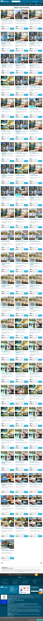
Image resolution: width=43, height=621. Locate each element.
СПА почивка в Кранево (35, 241)
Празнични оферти (25, 581)
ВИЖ (12, 28)
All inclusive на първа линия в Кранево (36, 43)
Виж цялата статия (21, 571)
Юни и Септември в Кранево (20, 352)
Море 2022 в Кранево (6, 131)
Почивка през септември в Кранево (7, 485)
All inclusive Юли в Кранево (35, 219)
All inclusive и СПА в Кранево (22, 241)
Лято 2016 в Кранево (20, 440)
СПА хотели (27, 4)
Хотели (24, 577)
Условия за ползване (15, 582)
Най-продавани (39, 4)
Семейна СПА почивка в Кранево (35, 264)
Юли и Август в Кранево (7, 395)
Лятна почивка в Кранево (7, 20)
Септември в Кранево (20, 329)
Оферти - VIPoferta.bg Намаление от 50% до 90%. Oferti (4, 1)
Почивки (34, 581)
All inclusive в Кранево (34, 109)
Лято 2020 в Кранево (6, 351)
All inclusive (33, 4)
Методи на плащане (25, 582)
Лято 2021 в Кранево (20, 219)
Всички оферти (5, 4)
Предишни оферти (14, 581)
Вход (32, 1)
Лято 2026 (11, 4)
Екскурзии (34, 582)
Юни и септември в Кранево (36, 395)
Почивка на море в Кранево (22, 484)
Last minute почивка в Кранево (6, 463)
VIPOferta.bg (20, 577)
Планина (21, 4)
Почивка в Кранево (6, 87)
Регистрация (36, 1)
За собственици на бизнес (5, 582)
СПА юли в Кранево (6, 241)
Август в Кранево (33, 418)
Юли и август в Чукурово (21, 395)
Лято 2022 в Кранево (6, 109)
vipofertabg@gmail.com (13, 591)
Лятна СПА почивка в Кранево (6, 264)
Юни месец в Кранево (34, 462)
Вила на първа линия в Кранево (6, 43)
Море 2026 (16, 4)
